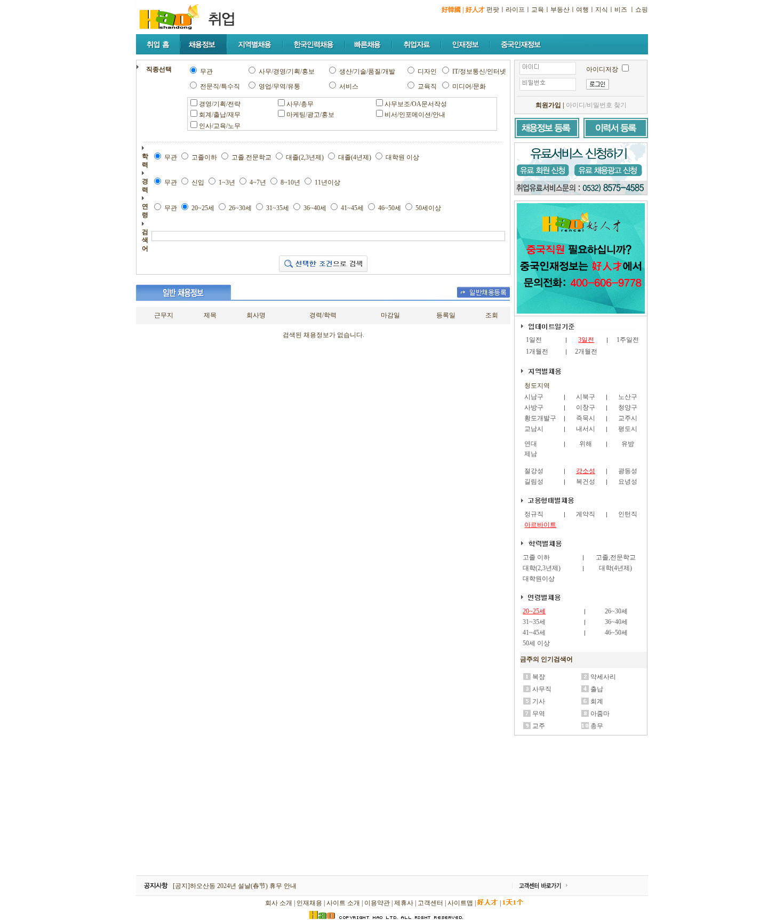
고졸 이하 (536, 557)
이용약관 (377, 903)
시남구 (533, 397)
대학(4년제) (615, 568)
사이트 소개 (343, 903)
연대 (530, 443)
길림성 (533, 481)
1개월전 (537, 351)
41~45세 (534, 632)
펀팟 (492, 9)
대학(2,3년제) (542, 568)
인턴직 (627, 514)
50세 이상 (536, 643)
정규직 (533, 514)
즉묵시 (585, 418)
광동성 (627, 471)
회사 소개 (278, 903)
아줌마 (600, 713)
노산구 (627, 397)
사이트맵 (460, 903)
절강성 (533, 471)
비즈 (620, 9)
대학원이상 (539, 578)
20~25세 (534, 611)
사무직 (541, 689)
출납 (596, 689)
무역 (538, 713)
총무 (596, 726)
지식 (601, 9)
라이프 (515, 9)
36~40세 (616, 622)
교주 (538, 726)
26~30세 (616, 611)
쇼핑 (641, 9)
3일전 (586, 339)
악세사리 (603, 677)
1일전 (534, 339)
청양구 (627, 407)
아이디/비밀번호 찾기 (596, 105)
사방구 (533, 407)
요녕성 (627, 481)
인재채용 (309, 903)
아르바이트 (540, 525)
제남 (530, 454)
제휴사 (403, 903)
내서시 (585, 429)
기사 (538, 701)
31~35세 (534, 622)
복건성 (585, 481)
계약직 (585, 514)
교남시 (533, 429)
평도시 (627, 429)
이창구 (585, 407)
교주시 (627, 418)
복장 (538, 677)
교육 (537, 9)
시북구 (585, 397)
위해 (585, 443)
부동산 (560, 9)
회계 (596, 701)
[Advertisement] (581, 806)
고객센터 (430, 903)
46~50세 (616, 632)
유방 (627, 443)
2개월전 (586, 351)
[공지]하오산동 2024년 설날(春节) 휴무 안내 (235, 886)
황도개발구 (540, 418)
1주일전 (628, 339)
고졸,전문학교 (616, 557)
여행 (582, 9)
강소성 (585, 471)
